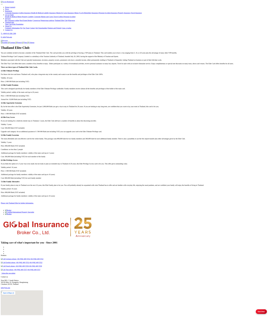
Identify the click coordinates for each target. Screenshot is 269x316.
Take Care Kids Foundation (14, 24)
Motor (19, 17)
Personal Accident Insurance (108, 13)
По (21, 28)
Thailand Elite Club (61, 20)
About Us (8, 26)
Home (10, 7)
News (7, 9)
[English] (4, 42)
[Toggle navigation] (2, 4)
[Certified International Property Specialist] (136, 212)
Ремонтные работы (47, 20)
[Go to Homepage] (7, 2)
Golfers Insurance (25, 13)
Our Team (26, 28)
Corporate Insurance (12, 13)
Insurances (8, 11)
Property (25, 17)
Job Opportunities (41, 28)
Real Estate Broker (26, 20)
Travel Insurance (136, 13)
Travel (55, 17)
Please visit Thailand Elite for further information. (17, 203)
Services (8, 18)
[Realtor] (136, 214)
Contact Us (9, 30)
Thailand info (9, 22)
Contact (32, 28)
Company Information (12, 28)
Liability (31, 17)
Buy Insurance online (12, 20)
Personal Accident (69, 17)
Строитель (36, 20)
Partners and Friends (54, 28)
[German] (11, 42)
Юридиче (71, 20)
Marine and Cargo (47, 17)
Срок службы (66, 28)
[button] (4, 41)
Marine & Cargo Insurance (65, 13)
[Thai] (24, 42)
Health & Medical (37, 13)
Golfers (60, 17)
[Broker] (136, 210)
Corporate (37, 17)
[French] (18, 42)
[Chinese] (30, 42)
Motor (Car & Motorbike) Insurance (86, 13)
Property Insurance (124, 13)
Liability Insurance (49, 13)
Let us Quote (9, 15)
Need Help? (261, 311)
